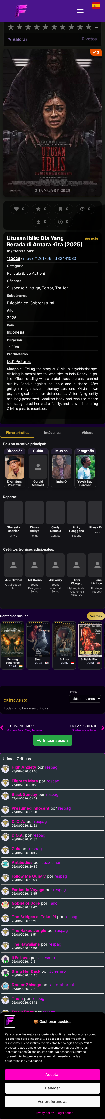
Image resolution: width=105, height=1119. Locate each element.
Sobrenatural (42, 302)
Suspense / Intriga (23, 287)
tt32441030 (65, 258)
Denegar (52, 1088)
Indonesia (15, 332)
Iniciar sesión (55, 740)
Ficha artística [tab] (17, 432)
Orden (73, 692)
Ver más (91, 239)
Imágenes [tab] (52, 432)
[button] (79, 11)
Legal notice (64, 1113)
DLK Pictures (19, 361)
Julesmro (46, 957)
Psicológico (17, 302)
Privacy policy (44, 1113)
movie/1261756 (37, 258)
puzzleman (51, 862)
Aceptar (52, 1074)
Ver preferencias (52, 1101)
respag (51, 767)
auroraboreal (62, 984)
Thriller (61, 287)
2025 (12, 317)
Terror (47, 287)
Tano (53, 903)
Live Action (33, 273)
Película (14, 273)
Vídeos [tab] (87, 432)
